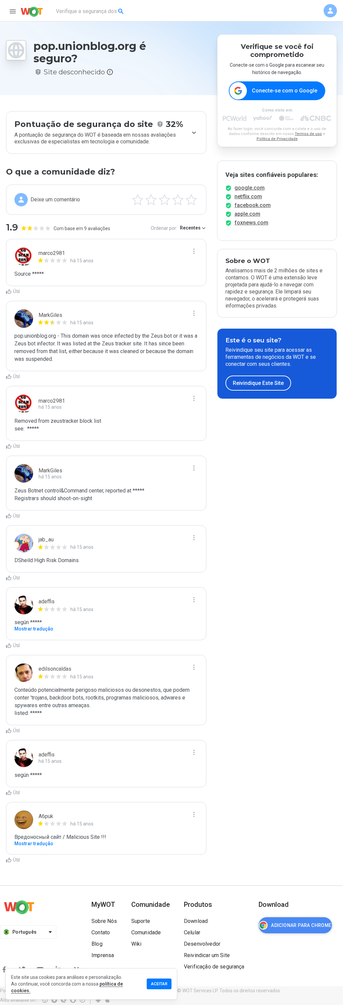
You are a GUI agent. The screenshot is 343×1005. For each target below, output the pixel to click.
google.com (249, 188)
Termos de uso (308, 134)
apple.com (247, 214)
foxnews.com (251, 222)
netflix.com (248, 196)
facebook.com (252, 205)
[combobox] (90, 11)
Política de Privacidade (277, 139)
